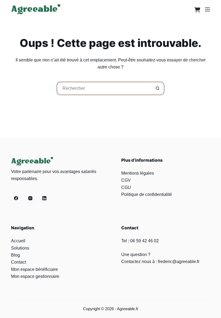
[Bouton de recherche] (157, 88)
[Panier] (196, 9)
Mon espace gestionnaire (35, 276)
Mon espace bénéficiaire (34, 269)
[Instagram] (30, 198)
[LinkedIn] (44, 198)
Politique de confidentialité (146, 194)
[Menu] (207, 9)
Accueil (18, 241)
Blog (15, 255)
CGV (126, 180)
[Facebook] (16, 198)
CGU (126, 187)
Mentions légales (137, 173)
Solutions (20, 248)
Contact (18, 262)
